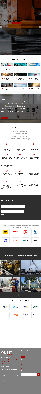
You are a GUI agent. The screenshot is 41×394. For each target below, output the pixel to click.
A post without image (25, 363)
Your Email (2, 209)
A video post (23, 366)
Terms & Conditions (23, 389)
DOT (26, 392)
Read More (6, 272)
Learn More (4, 117)
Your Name (2, 204)
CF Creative (30, 392)
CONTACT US (16, 23)
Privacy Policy (17, 389)
